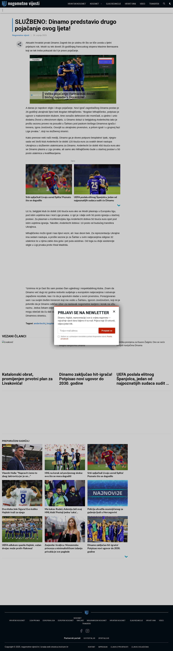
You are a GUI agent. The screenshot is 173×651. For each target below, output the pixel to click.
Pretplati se (107, 330)
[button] (114, 311)
